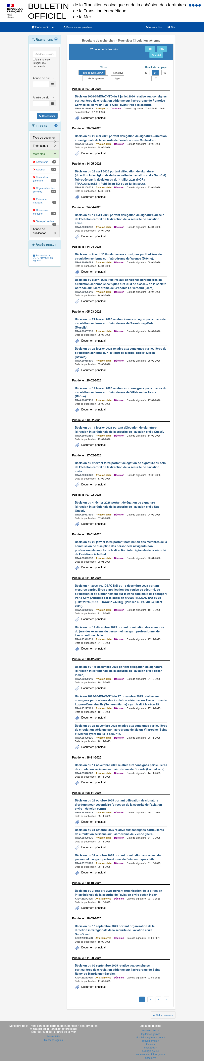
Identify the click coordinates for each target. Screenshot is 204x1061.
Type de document (44, 137)
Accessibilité (53, 1036)
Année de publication (39, 231)
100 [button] (155, 78)
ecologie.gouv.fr (150, 1050)
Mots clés (39, 154)
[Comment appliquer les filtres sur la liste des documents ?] (56, 125)
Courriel (156, 55)
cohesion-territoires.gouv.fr (150, 1054)
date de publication (92, 72)
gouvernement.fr (150, 1040)
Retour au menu (164, 1015)
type (117, 78)
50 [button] (165, 72)
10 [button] (146, 72)
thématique (118, 72)
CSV (161, 49)
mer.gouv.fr (150, 1057)
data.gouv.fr (150, 1047)
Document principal (93, 118)
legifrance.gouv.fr (150, 1034)
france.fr (150, 1044)
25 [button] (155, 72)
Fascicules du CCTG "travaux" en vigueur (43, 258)
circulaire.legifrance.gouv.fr (150, 1037)
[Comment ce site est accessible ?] (190, 5)
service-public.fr (150, 1030)
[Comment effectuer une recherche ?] (56, 39)
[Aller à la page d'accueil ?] (199, 5)
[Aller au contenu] (193, 5)
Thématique (40, 146)
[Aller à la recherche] (196, 5)
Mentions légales (53, 1040)
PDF (150, 49)
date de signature (95, 78)
